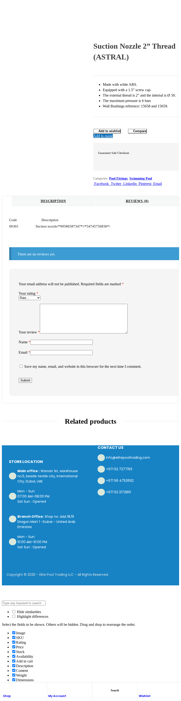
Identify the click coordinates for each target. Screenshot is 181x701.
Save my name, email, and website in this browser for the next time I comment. (82, 366)
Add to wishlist (109, 131)
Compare (139, 131)
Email (24, 352)
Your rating (28, 293)
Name (24, 342)
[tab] (53, 201)
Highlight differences (32, 617)
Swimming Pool (140, 178)
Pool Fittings (118, 178)
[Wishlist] (141, 687)
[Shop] (5, 687)
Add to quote (103, 136)
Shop (7, 696)
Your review (29, 332)
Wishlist (145, 696)
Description (53, 201)
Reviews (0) (137, 201)
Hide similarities (28, 612)
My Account (57, 696)
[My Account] (50, 687)
